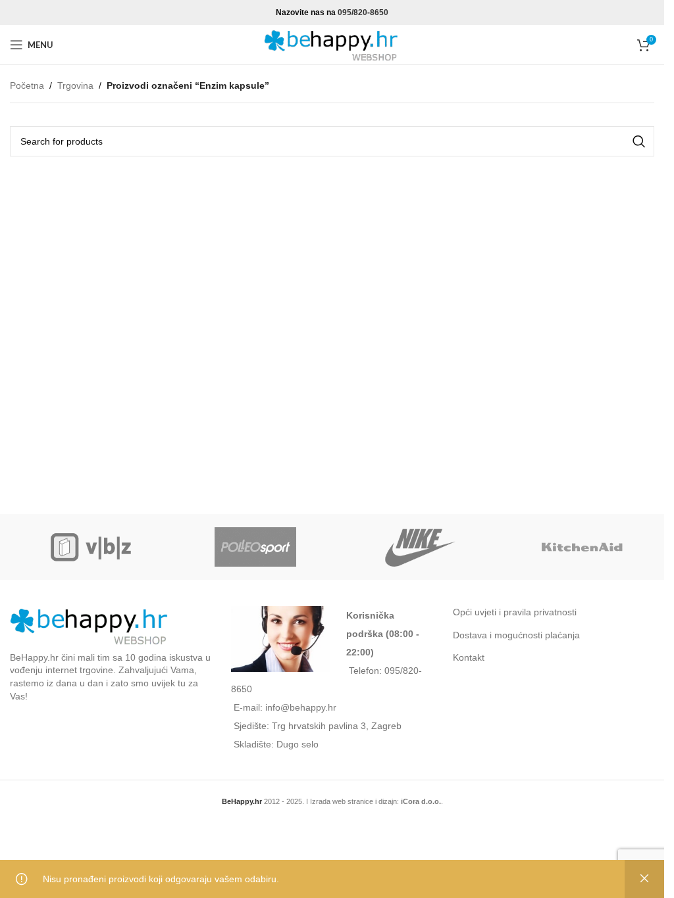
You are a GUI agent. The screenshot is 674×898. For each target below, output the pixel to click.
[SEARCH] (639, 141)
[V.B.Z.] (92, 547)
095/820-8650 (363, 12)
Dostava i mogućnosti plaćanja (516, 635)
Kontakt (468, 657)
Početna (27, 85)
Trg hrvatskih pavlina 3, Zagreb (337, 726)
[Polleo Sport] (256, 547)
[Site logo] (332, 44)
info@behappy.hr (300, 707)
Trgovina (75, 85)
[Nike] (419, 547)
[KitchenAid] (583, 547)
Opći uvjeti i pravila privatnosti (515, 612)
